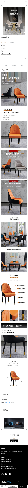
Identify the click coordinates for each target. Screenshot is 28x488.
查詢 (2, 451)
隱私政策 (20, 451)
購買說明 (8, 402)
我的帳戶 (15, 451)
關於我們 (6, 451)
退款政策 (11, 451)
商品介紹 (5, 65)
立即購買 (22, 486)
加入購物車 (12, 486)
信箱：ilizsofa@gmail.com (7, 466)
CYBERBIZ (9, 482)
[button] (26, 429)
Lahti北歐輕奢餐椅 (14, 435)
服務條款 (3, 453)
